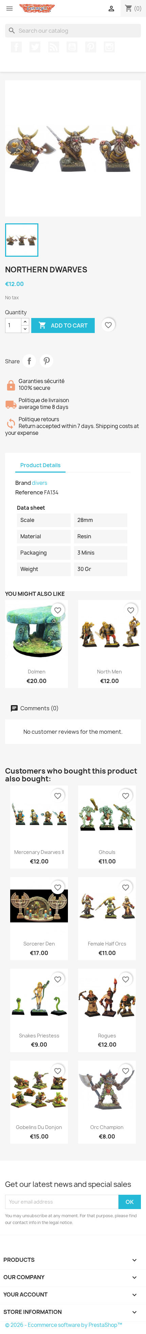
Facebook (16, 47)
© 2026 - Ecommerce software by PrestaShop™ (63, 1325)
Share (29, 361)
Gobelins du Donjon (39, 1127)
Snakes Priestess (39, 1035)
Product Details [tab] (40, 465)
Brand (23, 482)
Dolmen (36, 671)
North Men (109, 671)
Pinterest (90, 47)
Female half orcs (107, 943)
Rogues (107, 1035)
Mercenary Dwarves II (39, 852)
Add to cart (63, 325)
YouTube (72, 47)
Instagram (109, 47)
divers (39, 483)
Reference (29, 492)
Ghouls (107, 852)
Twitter (35, 47)
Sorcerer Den (39, 943)
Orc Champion (107, 1127)
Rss (53, 47)
